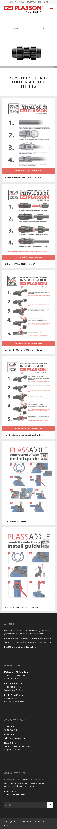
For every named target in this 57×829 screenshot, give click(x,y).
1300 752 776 (10, 729)
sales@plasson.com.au (14, 738)
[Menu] (51, 9)
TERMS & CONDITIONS (14, 794)
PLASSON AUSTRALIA (21, 822)
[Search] (45, 9)
